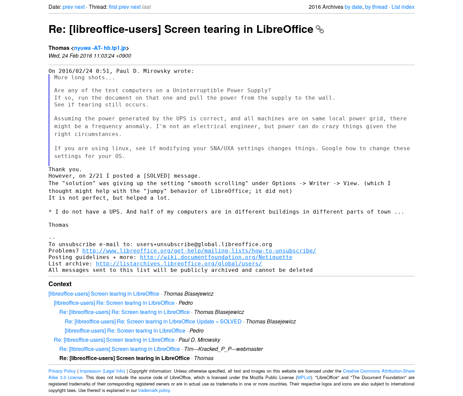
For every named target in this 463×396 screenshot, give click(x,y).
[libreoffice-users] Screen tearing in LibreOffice (103, 293)
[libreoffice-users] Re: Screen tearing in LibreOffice (114, 302)
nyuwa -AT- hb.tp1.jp (100, 48)
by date (353, 7)
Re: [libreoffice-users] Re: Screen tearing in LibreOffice (124, 312)
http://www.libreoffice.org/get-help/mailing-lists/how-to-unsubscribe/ (199, 251)
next (80, 7)
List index (403, 7)
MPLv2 (304, 377)
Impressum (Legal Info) (102, 371)
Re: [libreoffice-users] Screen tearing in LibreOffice (181, 28)
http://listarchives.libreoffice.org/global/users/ (179, 263)
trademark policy (153, 390)
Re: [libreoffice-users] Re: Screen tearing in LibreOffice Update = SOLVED (153, 321)
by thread (376, 7)
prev (68, 7)
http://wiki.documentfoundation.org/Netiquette (216, 257)
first (113, 7)
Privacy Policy (62, 371)
